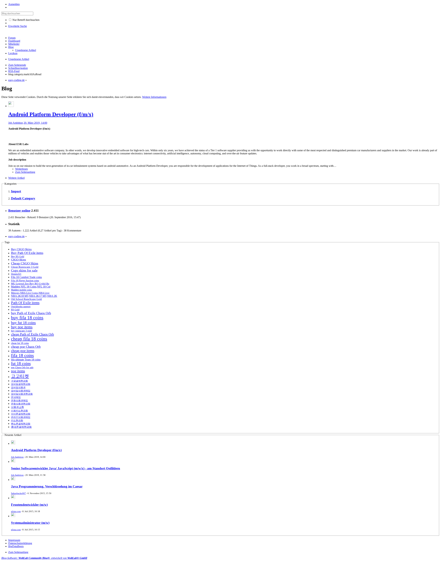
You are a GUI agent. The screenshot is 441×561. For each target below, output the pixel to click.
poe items (18, 371)
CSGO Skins (18, 259)
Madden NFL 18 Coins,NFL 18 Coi (30, 286)
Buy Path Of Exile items (27, 253)
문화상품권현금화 (20, 403)
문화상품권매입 (19, 400)
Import (16, 191)
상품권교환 (17, 407)
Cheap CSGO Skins (24, 263)
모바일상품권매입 (20, 390)
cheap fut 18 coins (20, 343)
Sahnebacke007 (18, 493)
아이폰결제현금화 (20, 413)
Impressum (14, 540)
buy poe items (22, 327)
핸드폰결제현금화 (20, 423)
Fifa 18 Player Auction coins (25, 280)
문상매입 (16, 397)
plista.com (16, 511)
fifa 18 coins (22, 355)
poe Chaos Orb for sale (22, 367)
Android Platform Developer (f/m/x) (50, 114)
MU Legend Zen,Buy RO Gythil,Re (30, 283)
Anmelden (14, 4)
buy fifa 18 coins (27, 317)
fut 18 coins (21, 363)
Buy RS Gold (17, 256)
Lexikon (12, 53)
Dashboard (14, 40)
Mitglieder (13, 44)
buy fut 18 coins (23, 322)
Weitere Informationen (154, 97)
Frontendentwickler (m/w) (29, 504)
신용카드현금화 (19, 410)
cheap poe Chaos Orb (26, 346)
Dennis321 (16, 274)
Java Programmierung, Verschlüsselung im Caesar (47, 486)
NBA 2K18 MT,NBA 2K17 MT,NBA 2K (34, 295)
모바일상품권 (18, 387)
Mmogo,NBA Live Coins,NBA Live (30, 293)
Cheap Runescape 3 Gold (24, 266)
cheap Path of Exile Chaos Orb (32, 334)
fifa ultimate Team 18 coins (25, 359)
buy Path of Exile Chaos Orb (31, 313)
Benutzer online (19, 210)
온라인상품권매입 (20, 417)
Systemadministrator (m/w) (30, 523)
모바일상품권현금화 (22, 394)
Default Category (23, 198)
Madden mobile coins (21, 290)
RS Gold (15, 309)
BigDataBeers (16, 546)
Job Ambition (15, 122)
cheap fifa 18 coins (29, 338)
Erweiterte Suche (17, 26)
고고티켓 (20, 376)
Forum (12, 37)
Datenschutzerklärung (20, 543)
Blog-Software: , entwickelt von (44, 558)
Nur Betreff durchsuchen (25, 19)
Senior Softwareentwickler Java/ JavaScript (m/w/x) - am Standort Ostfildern (65, 468)
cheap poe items (22, 351)
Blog (11, 47)
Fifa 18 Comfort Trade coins (26, 277)
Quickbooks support (20, 306)
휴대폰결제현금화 (21, 427)
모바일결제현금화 (20, 384)
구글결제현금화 (19, 380)
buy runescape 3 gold (21, 331)
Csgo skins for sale (24, 270)
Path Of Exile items (25, 303)
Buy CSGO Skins (21, 249)
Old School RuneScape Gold (26, 299)
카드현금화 (17, 420)
